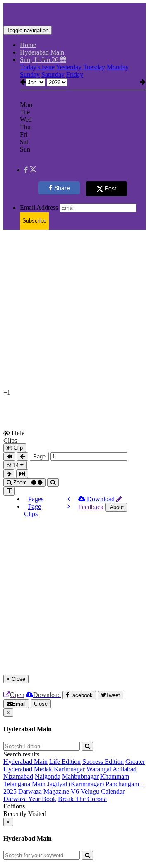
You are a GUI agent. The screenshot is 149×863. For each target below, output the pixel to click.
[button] (30, 169)
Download (100, 499)
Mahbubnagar (80, 776)
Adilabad (125, 769)
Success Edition (103, 761)
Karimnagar (69, 769)
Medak (43, 769)
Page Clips (32, 510)
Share (62, 188)
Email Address (39, 207)
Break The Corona (82, 798)
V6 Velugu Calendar (98, 791)
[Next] (68, 506)
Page (39, 456)
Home (28, 44)
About (116, 507)
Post (110, 188)
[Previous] (68, 499)
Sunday (30, 74)
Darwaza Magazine (43, 791)
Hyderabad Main (25, 761)
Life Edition (65, 761)
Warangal (99, 769)
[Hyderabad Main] (74, 13)
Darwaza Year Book (29, 798)
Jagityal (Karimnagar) (75, 783)
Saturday (53, 74)
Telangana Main (24, 783)
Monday (118, 67)
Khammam (114, 776)
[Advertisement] (74, 310)
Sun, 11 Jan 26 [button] (40, 59)
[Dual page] (9, 491)
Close (41, 704)
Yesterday (69, 67)
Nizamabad (18, 776)
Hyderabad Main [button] (42, 52)
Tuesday (94, 67)
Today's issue (37, 67)
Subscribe (34, 221)
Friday (74, 74)
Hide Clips (13, 436)
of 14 (13, 465)
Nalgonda (47, 776)
